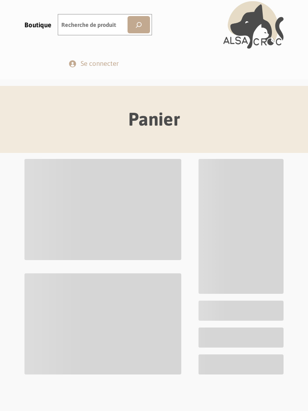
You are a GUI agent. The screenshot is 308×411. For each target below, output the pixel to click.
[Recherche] (139, 24)
